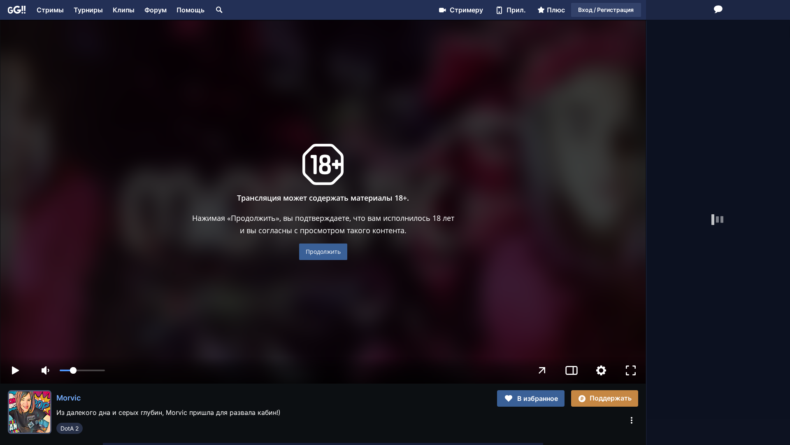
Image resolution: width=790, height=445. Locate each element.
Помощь (190, 10)
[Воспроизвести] (15, 370)
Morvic (68, 397)
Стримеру (466, 10)
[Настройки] (601, 370)
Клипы (124, 10)
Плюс (556, 10)
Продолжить (323, 251)
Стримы (50, 10)
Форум (155, 10)
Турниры (88, 10)
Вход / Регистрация (606, 9)
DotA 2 (69, 428)
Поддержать (611, 398)
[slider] (82, 370)
